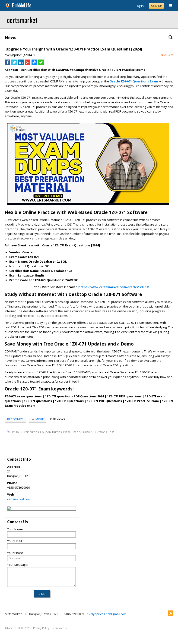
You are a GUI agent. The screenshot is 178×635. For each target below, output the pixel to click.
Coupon (45, 432)
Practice (87, 432)
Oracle (75, 432)
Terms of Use (60, 628)
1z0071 (16, 432)
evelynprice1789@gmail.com (107, 614)
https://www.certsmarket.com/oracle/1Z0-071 (113, 287)
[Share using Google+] (27, 64)
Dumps (57, 432)
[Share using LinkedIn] (21, 64)
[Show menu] (169, 6)
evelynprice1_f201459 (20, 55)
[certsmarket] (9, 509)
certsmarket (22, 20)
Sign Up (156, 6)
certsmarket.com (19, 499)
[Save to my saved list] (41, 64)
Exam (66, 432)
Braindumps (30, 432)
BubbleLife (21, 5)
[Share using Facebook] (7, 64)
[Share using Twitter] (14, 64)
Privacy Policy (41, 628)
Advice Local (12, 628)
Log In (140, 6)
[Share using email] (34, 64)
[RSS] (170, 613)
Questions (100, 432)
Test (111, 432)
